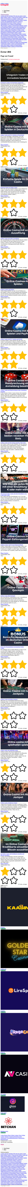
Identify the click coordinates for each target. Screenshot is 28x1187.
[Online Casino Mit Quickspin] (14, 585)
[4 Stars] (5, 109)
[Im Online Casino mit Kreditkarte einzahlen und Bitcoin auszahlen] (14, 843)
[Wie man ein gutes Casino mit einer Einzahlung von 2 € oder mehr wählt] (14, 483)
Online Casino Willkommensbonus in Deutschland (11, 33)
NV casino (3, 1094)
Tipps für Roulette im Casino (20, 39)
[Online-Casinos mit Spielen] (14, 279)
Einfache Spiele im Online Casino (9, 187)
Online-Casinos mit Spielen (7, 289)
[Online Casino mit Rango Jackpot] (14, 792)
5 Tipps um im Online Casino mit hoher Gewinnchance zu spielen (14, 18)
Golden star (3, 969)
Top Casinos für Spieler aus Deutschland (17, 42)
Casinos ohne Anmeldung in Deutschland (12, 19)
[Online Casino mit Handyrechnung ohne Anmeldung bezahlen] (14, 380)
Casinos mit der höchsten (7, 16)
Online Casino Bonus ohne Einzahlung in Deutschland (13, 32)
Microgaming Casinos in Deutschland (10, 25)
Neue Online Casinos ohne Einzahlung (13, 29)
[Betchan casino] (8, 1130)
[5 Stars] (13, 109)
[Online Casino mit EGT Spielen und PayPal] (14, 329)
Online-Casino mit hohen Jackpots (9, 699)
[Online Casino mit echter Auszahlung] (14, 228)
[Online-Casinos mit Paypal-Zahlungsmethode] (14, 534)
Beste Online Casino (6, 17)
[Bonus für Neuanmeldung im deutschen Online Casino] (14, 636)
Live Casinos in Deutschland (14, 24)
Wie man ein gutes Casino (19, 16)
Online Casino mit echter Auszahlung (10, 238)
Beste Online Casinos (13, 1135)
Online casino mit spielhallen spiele (9, 750)
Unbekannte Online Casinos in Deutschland (11, 43)
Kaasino (3, 927)
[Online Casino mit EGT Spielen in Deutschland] (14, 124)
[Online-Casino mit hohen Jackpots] (14, 689)
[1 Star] (5, 100)
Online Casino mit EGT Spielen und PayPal (11, 339)
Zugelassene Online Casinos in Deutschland (11, 46)
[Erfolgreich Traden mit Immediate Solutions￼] (14, 72)
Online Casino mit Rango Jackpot (9, 802)
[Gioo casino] (13, 1111)
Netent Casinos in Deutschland (14, 28)
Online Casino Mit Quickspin (8, 595)
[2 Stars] (13, 100)
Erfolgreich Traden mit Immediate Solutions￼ (12, 82)
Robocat (3, 1052)
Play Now (3, 928)
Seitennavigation (5, 14)
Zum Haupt (6, 10)
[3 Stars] (22, 100)
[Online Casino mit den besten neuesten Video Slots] (14, 432)
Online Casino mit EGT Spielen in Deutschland (12, 135)
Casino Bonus (4, 1135)
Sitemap (7, 1136)
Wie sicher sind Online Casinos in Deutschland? (12, 44)
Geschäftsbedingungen (12, 1138)
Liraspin (3, 1010)
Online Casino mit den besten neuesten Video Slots (13, 442)
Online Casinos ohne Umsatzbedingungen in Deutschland (12, 37)
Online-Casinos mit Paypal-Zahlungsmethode (12, 544)
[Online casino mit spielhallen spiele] (14, 740)
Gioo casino (4, 1112)
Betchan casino (4, 1131)
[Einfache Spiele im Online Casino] (14, 177)
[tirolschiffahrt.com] (4, 8)
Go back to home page (14, 59)
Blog (5, 12)
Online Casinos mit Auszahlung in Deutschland (13, 34)
